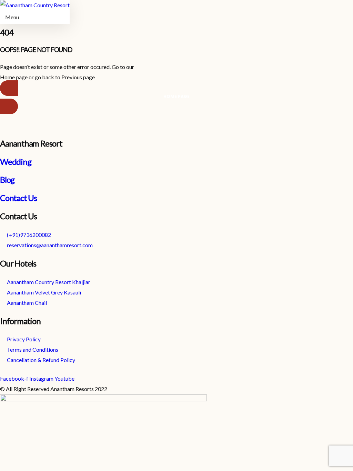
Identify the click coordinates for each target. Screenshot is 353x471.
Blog (7, 179)
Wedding (15, 162)
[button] (176, 97)
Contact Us (18, 198)
